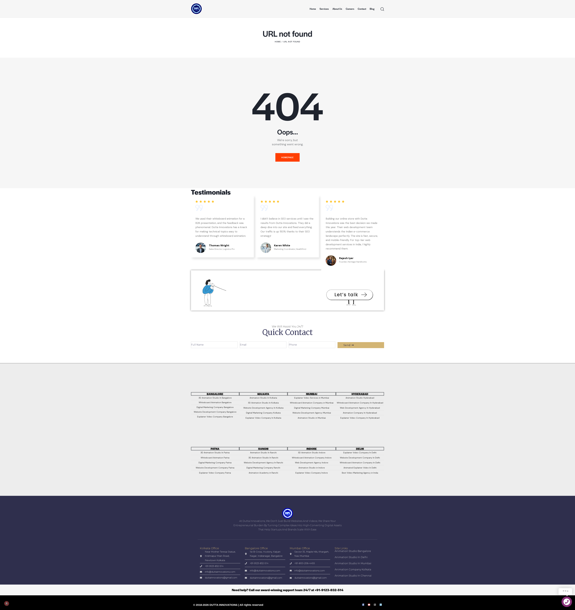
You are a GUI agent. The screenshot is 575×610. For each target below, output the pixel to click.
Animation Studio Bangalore (353, 551)
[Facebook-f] (363, 605)
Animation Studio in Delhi (351, 557)
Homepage (287, 157)
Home (278, 41)
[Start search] (382, 9)
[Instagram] (375, 605)
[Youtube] (369, 605)
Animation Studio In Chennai (353, 575)
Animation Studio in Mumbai (353, 563)
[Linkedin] (381, 605)
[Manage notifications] (6, 603)
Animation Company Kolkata (353, 569)
